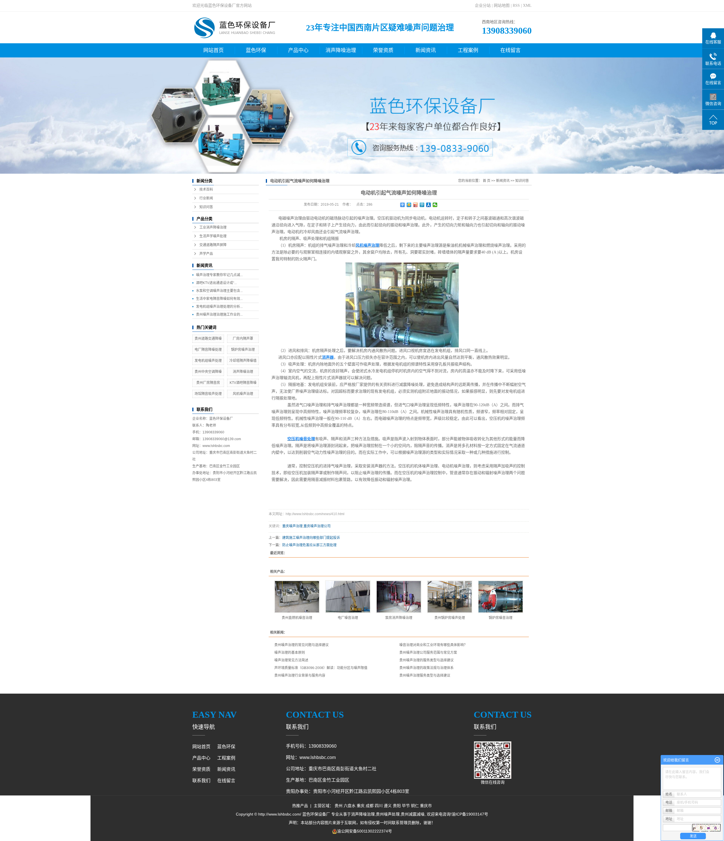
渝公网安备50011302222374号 (364, 831)
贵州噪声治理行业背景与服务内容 (299, 675)
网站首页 (213, 50)
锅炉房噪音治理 (500, 618)
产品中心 (298, 50)
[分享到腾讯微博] (422, 205)
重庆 (361, 805)
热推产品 (300, 805)
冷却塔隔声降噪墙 (243, 361)
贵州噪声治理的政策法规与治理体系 (426, 668)
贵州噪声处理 (388, 814)
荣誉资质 (383, 50)
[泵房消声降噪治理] (398, 596)
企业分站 (483, 5)
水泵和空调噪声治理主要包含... (219, 291)
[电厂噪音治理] (347, 596)
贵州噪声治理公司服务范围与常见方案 (428, 653)
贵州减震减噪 (413, 814)
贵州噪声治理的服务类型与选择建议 (426, 660)
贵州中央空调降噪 (208, 372)
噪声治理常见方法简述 (291, 660)
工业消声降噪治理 (213, 227)
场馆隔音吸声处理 (208, 394)
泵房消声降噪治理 (398, 618)
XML (527, 5)
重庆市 (426, 805)
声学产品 (206, 254)
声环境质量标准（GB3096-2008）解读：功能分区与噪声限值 (320, 668)
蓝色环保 (256, 50)
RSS (516, 5)
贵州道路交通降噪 (208, 339)
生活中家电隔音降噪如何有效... (219, 299)
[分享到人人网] (428, 205)
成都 (370, 805)
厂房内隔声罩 (243, 339)
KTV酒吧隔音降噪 (243, 383)
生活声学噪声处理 (213, 236)
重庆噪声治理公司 (317, 526)
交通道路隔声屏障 (213, 245)
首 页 (486, 181)
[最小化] (717, 760)
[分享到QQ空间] (409, 205)
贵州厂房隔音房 (208, 383)
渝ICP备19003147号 (470, 814)
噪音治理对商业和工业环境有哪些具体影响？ (433, 645)
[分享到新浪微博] (415, 205)
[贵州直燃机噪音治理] (297, 596)
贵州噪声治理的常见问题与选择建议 (301, 645)
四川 (379, 805)
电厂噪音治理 (348, 618)
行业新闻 (206, 198)
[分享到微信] (435, 205)
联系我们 (201, 780)
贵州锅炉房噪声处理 (449, 618)
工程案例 (468, 50)
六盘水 (349, 805)
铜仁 (415, 805)
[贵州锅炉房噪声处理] (449, 596)
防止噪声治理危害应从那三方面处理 (309, 545)
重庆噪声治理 (292, 526)
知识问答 (206, 207)
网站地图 (502, 5)
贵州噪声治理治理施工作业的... (219, 315)
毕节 (406, 805)
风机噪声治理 (243, 394)
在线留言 (510, 50)
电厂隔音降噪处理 (208, 350)
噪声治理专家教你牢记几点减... (219, 275)
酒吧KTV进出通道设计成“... (216, 283)
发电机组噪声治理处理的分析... (219, 307)
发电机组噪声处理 (208, 361)
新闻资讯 (425, 50)
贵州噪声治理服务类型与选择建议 (424, 675)
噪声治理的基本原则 (289, 653)
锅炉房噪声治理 (243, 350)
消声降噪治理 (341, 50)
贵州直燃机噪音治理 (297, 618)
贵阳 (397, 805)
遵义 (388, 805)
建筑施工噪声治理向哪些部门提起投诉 (311, 538)
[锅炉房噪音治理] (500, 596)
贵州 (338, 805)
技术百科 (206, 190)
